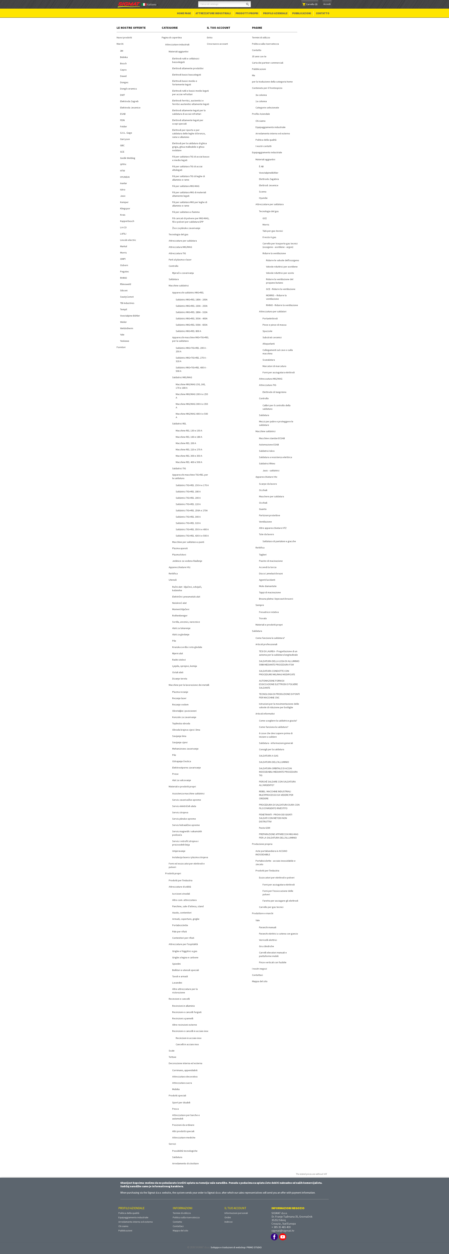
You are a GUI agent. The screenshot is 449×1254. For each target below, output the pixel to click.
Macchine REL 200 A (186, 443)
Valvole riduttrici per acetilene (282, 266)
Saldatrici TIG (179, 468)
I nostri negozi (259, 968)
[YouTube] (282, 1236)
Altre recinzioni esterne (184, 1024)
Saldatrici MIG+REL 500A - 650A (191, 324)
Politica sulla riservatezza (265, 43)
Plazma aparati (180, 548)
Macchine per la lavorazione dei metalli (189, 684)
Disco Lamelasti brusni (271, 573)
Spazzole (267, 331)
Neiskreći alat (179, 602)
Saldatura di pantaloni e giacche (279, 541)
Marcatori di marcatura (274, 366)
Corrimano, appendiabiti (184, 1070)
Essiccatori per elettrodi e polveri (276, 877)
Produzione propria (262, 844)
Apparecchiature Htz (179, 567)
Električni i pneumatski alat (186, 596)
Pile (174, 640)
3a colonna (261, 95)
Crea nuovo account (217, 43)
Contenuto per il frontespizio (267, 88)
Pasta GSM (264, 827)
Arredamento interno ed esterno (273, 133)
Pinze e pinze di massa (274, 324)
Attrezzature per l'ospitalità (183, 944)
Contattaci (257, 975)
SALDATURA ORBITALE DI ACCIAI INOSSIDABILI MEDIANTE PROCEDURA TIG (278, 772)
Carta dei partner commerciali (267, 62)
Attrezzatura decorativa (184, 1076)
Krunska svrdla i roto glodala (187, 647)
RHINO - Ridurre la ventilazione (282, 305)
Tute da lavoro (266, 534)
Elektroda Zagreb (129, 101)
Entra (209, 37)
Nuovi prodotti (124, 37)
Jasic (123, 195)
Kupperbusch (127, 221)
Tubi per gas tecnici (273, 230)
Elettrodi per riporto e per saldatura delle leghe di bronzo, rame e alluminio (189, 133)
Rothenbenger (179, 615)
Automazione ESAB (269, 444)
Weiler (123, 322)
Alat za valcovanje (181, 780)
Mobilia (176, 1089)
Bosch (123, 63)
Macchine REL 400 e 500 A (189, 462)
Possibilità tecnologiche (184, 1150)
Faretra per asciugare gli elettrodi (280, 900)
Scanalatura (269, 359)
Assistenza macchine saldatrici (188, 793)
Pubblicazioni (301, 13)
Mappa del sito (259, 981)
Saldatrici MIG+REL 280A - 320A (191, 312)
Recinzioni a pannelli (182, 1018)
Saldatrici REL (179, 423)
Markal (123, 246)
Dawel (123, 76)
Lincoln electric (128, 240)
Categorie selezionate (267, 107)
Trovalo (263, 618)
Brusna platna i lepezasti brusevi (276, 598)
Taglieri (263, 554)
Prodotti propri (247, 13)
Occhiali (263, 490)
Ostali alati (177, 672)
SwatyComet (127, 296)
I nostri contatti (264, 146)
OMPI (123, 258)
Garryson (125, 139)
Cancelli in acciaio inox (187, 1044)
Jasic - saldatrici (271, 470)
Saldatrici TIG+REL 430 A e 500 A (192, 535)
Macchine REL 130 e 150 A (189, 430)
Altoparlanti (269, 343)
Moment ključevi (180, 609)
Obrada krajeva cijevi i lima (186, 729)
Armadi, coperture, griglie (185, 918)
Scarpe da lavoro (268, 483)
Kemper (124, 202)
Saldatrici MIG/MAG (182, 377)
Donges (124, 82)
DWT (122, 95)
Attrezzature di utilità (180, 886)
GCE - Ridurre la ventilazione (280, 289)
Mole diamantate (268, 586)
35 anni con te (259, 56)
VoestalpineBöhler (268, 172)
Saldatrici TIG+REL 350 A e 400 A (192, 529)
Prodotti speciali (177, 1095)
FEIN (122, 120)
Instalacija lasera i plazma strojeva (190, 857)
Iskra (122, 189)
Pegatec (124, 271)
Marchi (120, 43)
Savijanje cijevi (179, 742)
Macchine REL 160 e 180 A (189, 436)
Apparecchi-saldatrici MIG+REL (188, 292)
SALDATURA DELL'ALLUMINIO (274, 762)
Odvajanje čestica (181, 761)
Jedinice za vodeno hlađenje (187, 560)
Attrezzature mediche (183, 1137)
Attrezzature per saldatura (183, 240)
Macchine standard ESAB (272, 438)
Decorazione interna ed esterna (185, 1063)
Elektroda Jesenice (130, 107)
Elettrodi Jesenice (268, 185)
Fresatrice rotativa (269, 612)
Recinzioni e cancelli (179, 998)
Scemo (262, 191)
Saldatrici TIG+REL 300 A (188, 516)
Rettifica (173, 573)
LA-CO (123, 227)
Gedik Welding (127, 158)
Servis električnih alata (184, 806)
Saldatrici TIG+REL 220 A (188, 504)
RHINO (123, 277)
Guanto (263, 509)
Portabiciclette (180, 925)
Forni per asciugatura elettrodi (279, 372)
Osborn (124, 265)
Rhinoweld (125, 284)
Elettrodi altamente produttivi (187, 68)
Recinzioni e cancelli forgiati (187, 1012)
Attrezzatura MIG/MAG (180, 247)
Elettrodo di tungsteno (274, 392)
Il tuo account (235, 1208)
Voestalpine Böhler (130, 315)
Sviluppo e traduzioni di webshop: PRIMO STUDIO (236, 1247)
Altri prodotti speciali (183, 1131)
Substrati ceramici (272, 337)
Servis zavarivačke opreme (186, 799)
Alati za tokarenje (181, 628)
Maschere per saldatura (271, 496)
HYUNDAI (125, 176)
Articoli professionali (266, 644)
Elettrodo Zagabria (269, 179)
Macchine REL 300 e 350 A (189, 455)
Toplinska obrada (181, 723)
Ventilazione (265, 521)
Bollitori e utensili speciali (185, 970)
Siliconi (124, 290)
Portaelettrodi (270, 318)
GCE (122, 151)
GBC (122, 145)
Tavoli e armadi (180, 976)
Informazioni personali (236, 1213)
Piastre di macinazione (271, 560)
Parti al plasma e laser (180, 259)
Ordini (227, 1217)
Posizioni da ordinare (183, 1124)
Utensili (173, 579)
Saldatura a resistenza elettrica (275, 457)
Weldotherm (126, 328)
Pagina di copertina (172, 37)
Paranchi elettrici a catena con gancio (278, 933)
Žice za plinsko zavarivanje (186, 228)
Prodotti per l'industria (180, 880)
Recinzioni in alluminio (183, 1005)
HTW (122, 170)
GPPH (123, 164)
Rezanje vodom (180, 704)
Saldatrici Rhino (267, 463)
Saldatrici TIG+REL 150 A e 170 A (192, 485)
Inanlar (123, 183)
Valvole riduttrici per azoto (280, 272)
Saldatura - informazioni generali (276, 743)
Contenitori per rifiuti (183, 937)
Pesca (175, 1108)
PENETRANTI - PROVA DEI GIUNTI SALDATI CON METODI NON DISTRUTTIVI (275, 818)
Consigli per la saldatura (271, 749)
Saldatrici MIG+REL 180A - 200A (191, 299)
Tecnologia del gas (178, 234)
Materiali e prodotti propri (182, 786)
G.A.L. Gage (126, 132)
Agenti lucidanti (267, 579)
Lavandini (177, 982)
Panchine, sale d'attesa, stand (188, 906)
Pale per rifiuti (179, 931)
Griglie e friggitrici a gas (184, 951)
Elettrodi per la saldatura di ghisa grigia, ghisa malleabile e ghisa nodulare (189, 147)
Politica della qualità (266, 139)
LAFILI (123, 233)
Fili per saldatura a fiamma (186, 212)
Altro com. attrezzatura (184, 900)
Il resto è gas (269, 237)
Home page (184, 13)
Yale (122, 334)
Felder (123, 126)
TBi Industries (127, 303)
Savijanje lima (179, 736)
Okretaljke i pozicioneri (184, 710)
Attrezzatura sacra (182, 1082)
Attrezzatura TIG (177, 253)
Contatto (322, 13)
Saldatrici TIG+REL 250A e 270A (192, 510)
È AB (261, 166)
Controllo (173, 265)
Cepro (123, 69)
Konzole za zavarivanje (184, 717)
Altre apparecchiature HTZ (273, 528)
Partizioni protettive (269, 515)
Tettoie (172, 1057)
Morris (123, 252)
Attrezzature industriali (213, 13)
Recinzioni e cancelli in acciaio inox (190, 1031)
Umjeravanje (178, 851)
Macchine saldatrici (179, 285)
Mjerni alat (177, 653)
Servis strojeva (180, 812)
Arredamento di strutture (185, 1163)
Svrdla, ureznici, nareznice (186, 621)
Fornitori (121, 347)
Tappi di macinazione (270, 592)
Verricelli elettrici (268, 940)
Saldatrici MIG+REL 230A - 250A (191, 305)
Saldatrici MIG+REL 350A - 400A (191, 318)
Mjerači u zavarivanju (183, 272)
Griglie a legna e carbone (185, 957)
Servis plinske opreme (184, 818)
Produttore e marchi (262, 913)
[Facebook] (274, 1236)
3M (121, 50)
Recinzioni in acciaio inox (188, 1038)
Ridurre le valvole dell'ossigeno (282, 260)
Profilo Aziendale (275, 13)
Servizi (172, 1143)
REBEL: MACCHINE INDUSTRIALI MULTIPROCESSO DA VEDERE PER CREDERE (276, 795)
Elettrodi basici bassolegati (186, 74)
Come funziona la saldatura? (270, 638)
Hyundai (263, 198)
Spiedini (176, 963)
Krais (122, 214)
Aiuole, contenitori (182, 912)
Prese (175, 773)
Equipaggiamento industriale (271, 127)
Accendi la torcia (267, 567)
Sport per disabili (181, 1102)
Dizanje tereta (179, 678)
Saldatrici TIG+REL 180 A (188, 491)
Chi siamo (261, 120)
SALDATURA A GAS (268, 755)
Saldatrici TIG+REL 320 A (188, 523)
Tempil (123, 309)
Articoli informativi (265, 713)
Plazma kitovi (179, 554)
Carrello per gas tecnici (271, 907)
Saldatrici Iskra (266, 450)
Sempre (260, 605)
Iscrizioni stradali (181, 893)
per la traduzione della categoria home (272, 81)
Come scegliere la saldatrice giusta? (278, 720)
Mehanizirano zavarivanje (185, 748)
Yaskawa (124, 340)
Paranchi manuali (267, 927)
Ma (253, 75)
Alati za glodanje (180, 634)
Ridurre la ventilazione (274, 253)
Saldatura (174, 279)
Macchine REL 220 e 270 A (189, 449)
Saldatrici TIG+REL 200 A (188, 497)
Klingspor (125, 208)
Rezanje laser (179, 698)
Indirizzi (228, 1221)
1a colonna (261, 101)
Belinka (124, 57)
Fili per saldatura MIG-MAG (185, 186)
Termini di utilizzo (261, 37)
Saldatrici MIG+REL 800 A (188, 331)
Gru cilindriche (266, 946)
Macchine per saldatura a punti (188, 542)
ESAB (123, 113)
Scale (172, 1050)
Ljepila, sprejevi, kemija (184, 666)
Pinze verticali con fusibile (272, 962)
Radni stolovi (179, 659)
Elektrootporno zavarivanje (186, 767)
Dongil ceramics (128, 88)
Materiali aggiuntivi (178, 51)
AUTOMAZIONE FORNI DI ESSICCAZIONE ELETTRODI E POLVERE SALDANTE (278, 684)
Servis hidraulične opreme (186, 825)
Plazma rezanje (180, 691)
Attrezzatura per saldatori (272, 311)
